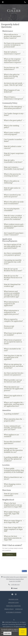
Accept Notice (22, 631)
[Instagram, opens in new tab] (15, 594)
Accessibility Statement (13, 612)
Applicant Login (13, 602)
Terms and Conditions (13, 606)
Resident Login (13, 599)
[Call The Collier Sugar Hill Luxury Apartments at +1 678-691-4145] (25, 2)
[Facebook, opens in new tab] (12, 594)
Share (25, 571)
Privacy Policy (9, 609)
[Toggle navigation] (2, 2)
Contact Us (9, 554)
